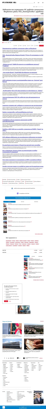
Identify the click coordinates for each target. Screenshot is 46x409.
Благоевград (8, 240)
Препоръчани (36, 201)
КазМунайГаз (5, 183)
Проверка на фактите (10, 392)
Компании (11, 364)
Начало (34, 6)
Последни (9, 201)
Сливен (28, 243)
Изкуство (40, 369)
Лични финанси (27, 365)
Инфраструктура (5, 367)
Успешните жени (5, 384)
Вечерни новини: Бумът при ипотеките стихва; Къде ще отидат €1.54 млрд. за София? (33, 336)
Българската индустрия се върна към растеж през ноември (21, 145)
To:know (26, 378)
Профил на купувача (9, 398)
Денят (36, 6)
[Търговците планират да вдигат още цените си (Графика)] (5, 209)
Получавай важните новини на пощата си (31, 357)
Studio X (26, 407)
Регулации (11, 371)
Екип (18, 392)
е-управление (33, 366)
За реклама (8, 391)
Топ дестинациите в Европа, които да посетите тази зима (35, 273)
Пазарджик (31, 242)
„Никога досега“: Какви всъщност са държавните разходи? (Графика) (20, 65)
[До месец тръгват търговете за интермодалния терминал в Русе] (5, 218)
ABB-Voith (4, 179)
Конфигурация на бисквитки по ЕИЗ (11, 400)
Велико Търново (23, 240)
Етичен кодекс (9, 396)
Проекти (4, 375)
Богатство (40, 366)
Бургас (13, 240)
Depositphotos (25, 408)
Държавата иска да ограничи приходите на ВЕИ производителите (17, 120)
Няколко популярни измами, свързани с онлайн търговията (24, 312)
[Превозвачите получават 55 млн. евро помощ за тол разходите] (5, 231)
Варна (17, 240)
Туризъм (4, 372)
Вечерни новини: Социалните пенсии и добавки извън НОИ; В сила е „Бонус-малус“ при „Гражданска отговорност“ (33, 351)
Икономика (4, 362)
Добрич (7, 242)
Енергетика (4, 368)
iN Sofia (4, 383)
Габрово (36, 240)
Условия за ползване (20, 397)
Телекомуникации (34, 365)
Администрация (27, 372)
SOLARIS (4, 385)
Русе (20, 243)
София (37, 243)
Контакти (8, 395)
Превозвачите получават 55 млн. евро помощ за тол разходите (18, 230)
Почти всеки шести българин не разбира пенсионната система (18, 204)
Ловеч (22, 242)
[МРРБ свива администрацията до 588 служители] (5, 227)
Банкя (23, 181)
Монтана (26, 242)
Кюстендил (17, 242)
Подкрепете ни (19, 398)
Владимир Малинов (29, 181)
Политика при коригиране (20, 395)
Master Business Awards (6, 382)
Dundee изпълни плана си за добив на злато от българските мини (22, 166)
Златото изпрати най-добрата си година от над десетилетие (22, 105)
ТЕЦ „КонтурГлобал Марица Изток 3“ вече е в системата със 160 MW (22, 55)
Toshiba (18, 179)
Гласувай (6, 301)
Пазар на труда (5, 373)
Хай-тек (33, 369)
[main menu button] (43, 3)
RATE (3, 379)
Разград (16, 243)
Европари (4, 366)
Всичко (25, 375)
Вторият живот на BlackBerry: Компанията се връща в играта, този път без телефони (36, 264)
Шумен (24, 245)
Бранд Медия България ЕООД (21, 396)
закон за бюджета (37, 181)
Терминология (26, 377)
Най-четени (22, 201)
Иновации (11, 366)
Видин (28, 240)
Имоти (11, 370)
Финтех (33, 370)
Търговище (15, 245)
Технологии (33, 362)
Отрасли (11, 365)
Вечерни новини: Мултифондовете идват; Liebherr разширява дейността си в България (11, 351)
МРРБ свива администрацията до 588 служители (16, 226)
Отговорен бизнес (19, 367)
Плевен (7, 243)
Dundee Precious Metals (11, 179)
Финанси (11, 369)
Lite (38, 362)
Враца (32, 240)
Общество (26, 362)
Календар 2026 (5, 377)
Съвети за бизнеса (18, 365)
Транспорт (4, 369)
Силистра (24, 243)
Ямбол (28, 245)
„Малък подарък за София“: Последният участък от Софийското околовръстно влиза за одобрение (24, 213)
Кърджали (12, 242)
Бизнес (11, 362)
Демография (26, 366)
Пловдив (12, 243)
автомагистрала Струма (25, 179)
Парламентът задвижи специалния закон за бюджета (19, 48)
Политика (26, 364)
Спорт (39, 370)
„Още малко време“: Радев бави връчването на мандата (19, 72)
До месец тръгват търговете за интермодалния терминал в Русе (19, 217)
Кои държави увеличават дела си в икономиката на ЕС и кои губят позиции (35, 260)
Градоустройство (27, 370)
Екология (26, 371)
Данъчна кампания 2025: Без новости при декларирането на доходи (21, 98)
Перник (36, 242)
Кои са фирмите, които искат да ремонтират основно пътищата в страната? (19, 151)
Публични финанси (4, 365)
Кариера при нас (9, 397)
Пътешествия (40, 365)
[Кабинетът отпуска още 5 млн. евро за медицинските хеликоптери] (5, 222)
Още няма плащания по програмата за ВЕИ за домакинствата (21, 160)
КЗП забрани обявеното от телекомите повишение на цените (22, 137)
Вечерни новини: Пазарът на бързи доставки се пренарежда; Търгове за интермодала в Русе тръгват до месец (12, 336)
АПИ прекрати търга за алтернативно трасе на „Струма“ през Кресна (22, 81)
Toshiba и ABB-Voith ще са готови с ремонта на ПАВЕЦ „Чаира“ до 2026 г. (22, 129)
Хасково (20, 245)
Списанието (26, 379)
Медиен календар (9, 401)
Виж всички (42, 321)
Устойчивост (19, 362)
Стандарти (18, 366)
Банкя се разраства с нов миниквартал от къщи (17, 112)
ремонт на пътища (29, 183)
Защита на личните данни (20, 391)
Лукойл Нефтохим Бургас (13, 183)
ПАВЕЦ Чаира (22, 183)
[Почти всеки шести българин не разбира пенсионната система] (5, 205)
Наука (39, 364)
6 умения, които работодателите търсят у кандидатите (36, 268)
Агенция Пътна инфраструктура (8, 181)
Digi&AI (33, 364)
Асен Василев (18, 181)
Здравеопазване (27, 369)
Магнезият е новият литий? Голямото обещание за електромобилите (35, 277)
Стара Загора (9, 245)
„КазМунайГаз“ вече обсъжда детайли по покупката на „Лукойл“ (22, 90)
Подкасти (4, 378)
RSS (19, 358)
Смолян (33, 243)
